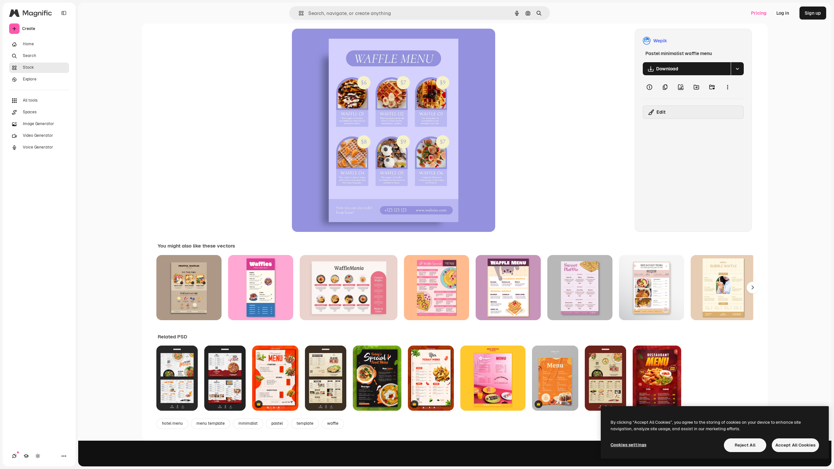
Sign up (813, 13)
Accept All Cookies (795, 445)
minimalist (248, 423)
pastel (277, 423)
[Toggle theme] (38, 456)
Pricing (759, 13)
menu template (210, 423)
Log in (782, 13)
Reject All (745, 445)
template (304, 423)
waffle (332, 423)
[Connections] (14, 456)
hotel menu (172, 423)
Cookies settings (628, 445)
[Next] (752, 287)
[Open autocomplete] (299, 13)
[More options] (727, 86)
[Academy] (26, 456)
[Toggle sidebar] (64, 13)
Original (333, 41)
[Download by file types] (737, 68)
